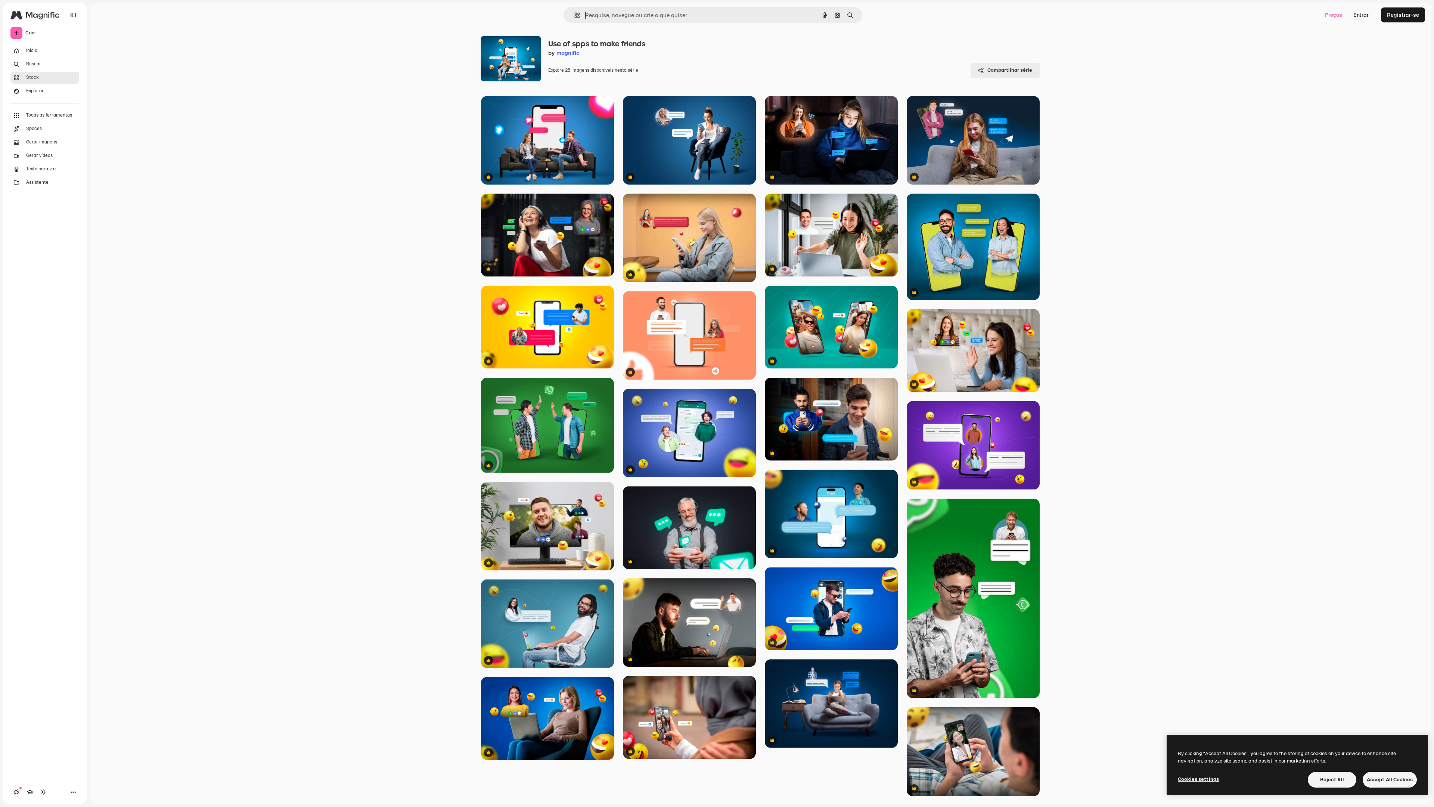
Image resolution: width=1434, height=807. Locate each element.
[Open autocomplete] (574, 15)
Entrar (1361, 15)
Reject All (1332, 779)
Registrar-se (1403, 15)
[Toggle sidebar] (73, 15)
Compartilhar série (1009, 70)
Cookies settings (1198, 779)
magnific (568, 52)
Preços (1333, 15)
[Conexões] (16, 792)
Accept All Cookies (1390, 779)
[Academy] (30, 792)
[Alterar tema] (43, 792)
